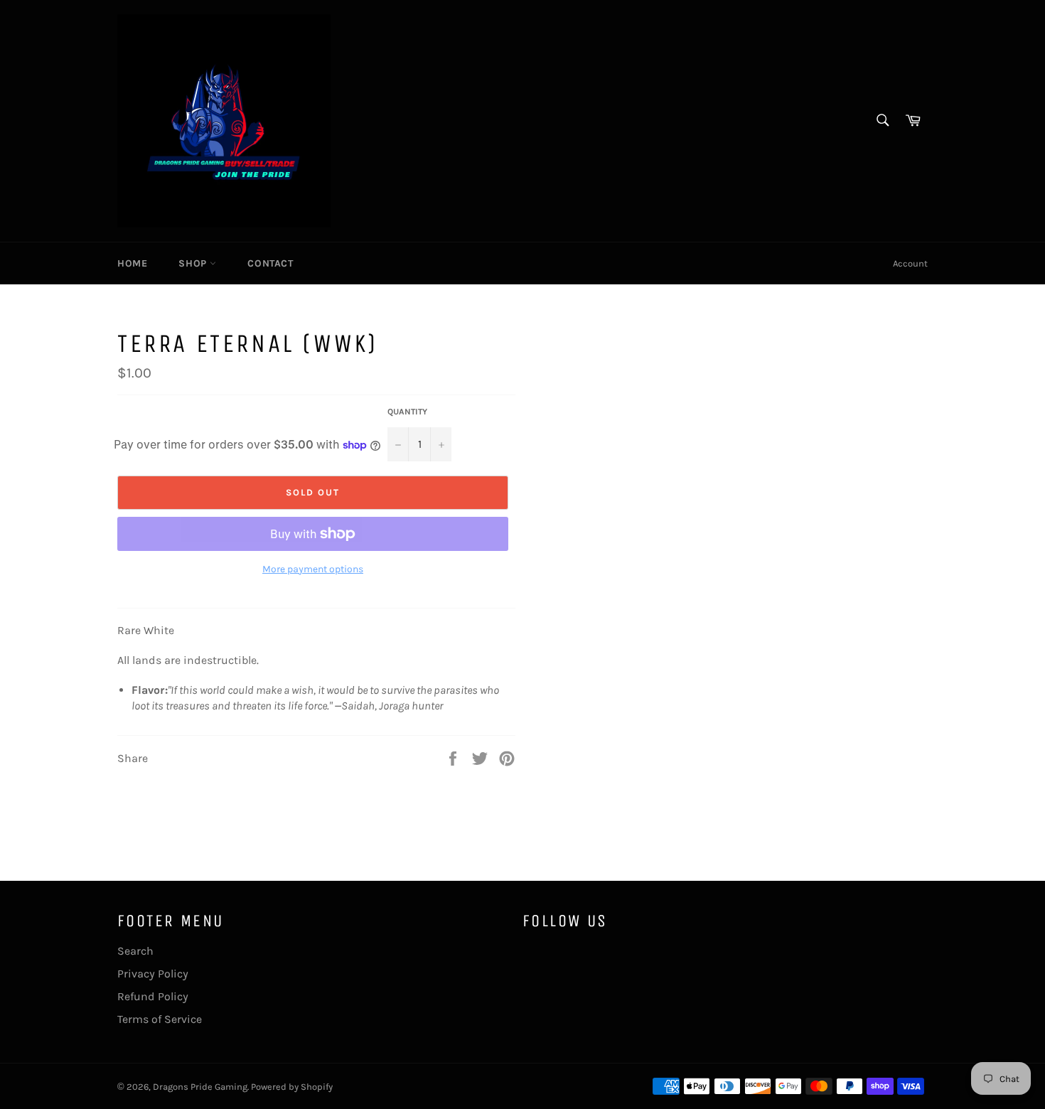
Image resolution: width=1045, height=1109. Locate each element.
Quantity (407, 412)
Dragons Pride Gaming (200, 1086)
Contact (270, 263)
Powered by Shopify (292, 1086)
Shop (194, 263)
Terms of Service (159, 1019)
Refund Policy (152, 996)
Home (132, 263)
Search (135, 951)
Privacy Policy (152, 973)
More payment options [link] (312, 569)
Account (910, 263)
